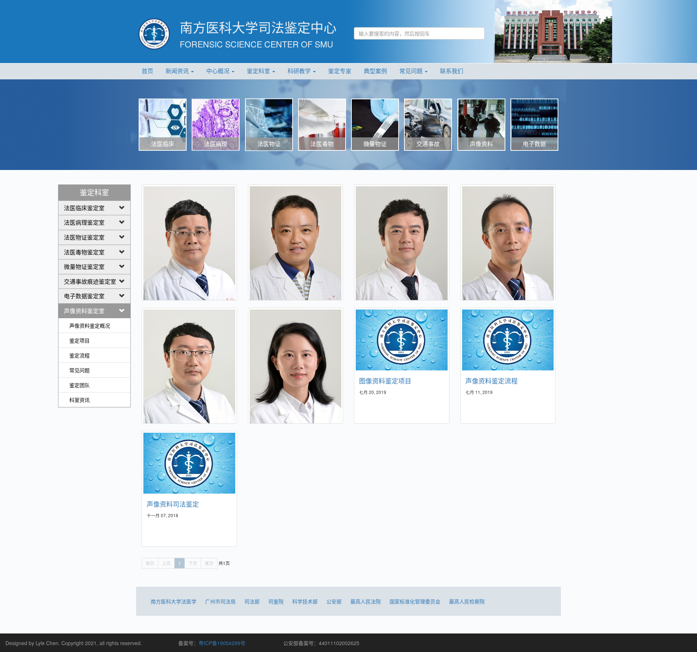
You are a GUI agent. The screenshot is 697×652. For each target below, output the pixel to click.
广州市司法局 (220, 601)
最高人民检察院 (467, 601)
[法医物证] (269, 124)
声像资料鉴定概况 (89, 325)
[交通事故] (428, 124)
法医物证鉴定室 (84, 237)
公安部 (334, 601)
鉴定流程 (79, 355)
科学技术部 (305, 601)
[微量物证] (375, 124)
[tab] (94, 208)
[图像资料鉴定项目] (402, 340)
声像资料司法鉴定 (173, 503)
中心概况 (218, 71)
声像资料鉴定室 (84, 311)
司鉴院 (276, 601)
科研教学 (300, 71)
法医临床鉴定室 (84, 208)
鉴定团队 (79, 385)
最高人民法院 (365, 601)
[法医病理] (215, 124)
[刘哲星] (402, 250)
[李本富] (296, 250)
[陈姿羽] (296, 374)
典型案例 (375, 71)
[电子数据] (534, 124)
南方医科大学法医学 (173, 601)
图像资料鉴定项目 (385, 380)
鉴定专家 (339, 71)
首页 (147, 71)
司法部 (252, 601)
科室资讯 (79, 399)
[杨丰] (189, 250)
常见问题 (411, 71)
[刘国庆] (508, 250)
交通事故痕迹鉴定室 (90, 281)
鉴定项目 (79, 340)
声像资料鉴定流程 (491, 380)
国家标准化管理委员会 (415, 601)
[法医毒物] (322, 124)
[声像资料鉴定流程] (508, 340)
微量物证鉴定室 (84, 266)
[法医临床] (162, 124)
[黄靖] (189, 374)
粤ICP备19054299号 (222, 643)
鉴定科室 (259, 71)
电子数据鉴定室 (84, 296)
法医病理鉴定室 (84, 222)
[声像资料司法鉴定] (189, 463)
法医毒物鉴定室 (84, 252)
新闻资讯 (178, 71)
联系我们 (451, 71)
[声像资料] (481, 124)
